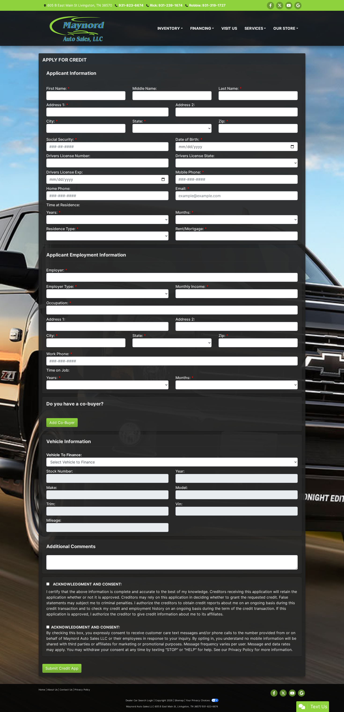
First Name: (56, 88)
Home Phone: (58, 188)
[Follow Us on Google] (297, 5)
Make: (51, 487)
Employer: (55, 270)
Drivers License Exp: (64, 172)
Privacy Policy (240, 649)
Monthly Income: (190, 286)
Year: (180, 471)
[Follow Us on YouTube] (288, 5)
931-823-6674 (131, 5)
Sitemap (179, 700)
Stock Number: (59, 471)
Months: (183, 212)
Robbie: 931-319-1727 (207, 5)
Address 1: (55, 104)
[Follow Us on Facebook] (270, 5)
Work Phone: (57, 353)
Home (42, 689)
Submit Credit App (61, 668)
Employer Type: (60, 286)
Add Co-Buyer (62, 422)
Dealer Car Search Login (139, 700)
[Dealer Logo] (81, 28)
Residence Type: (61, 228)
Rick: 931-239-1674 (166, 5)
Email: (181, 188)
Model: (182, 487)
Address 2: (185, 104)
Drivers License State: (195, 155)
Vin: (179, 504)
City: (50, 121)
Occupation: (57, 302)
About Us (52, 689)
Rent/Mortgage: (190, 228)
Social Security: (60, 139)
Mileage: (53, 520)
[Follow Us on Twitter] (279, 5)
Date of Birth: (187, 139)
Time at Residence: (63, 204)
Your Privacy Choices (198, 700)
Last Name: (229, 88)
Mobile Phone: (188, 172)
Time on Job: (58, 370)
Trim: (50, 504)
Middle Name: (144, 88)
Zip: (222, 121)
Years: (52, 212)
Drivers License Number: (68, 155)
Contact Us (66, 689)
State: (137, 121)
